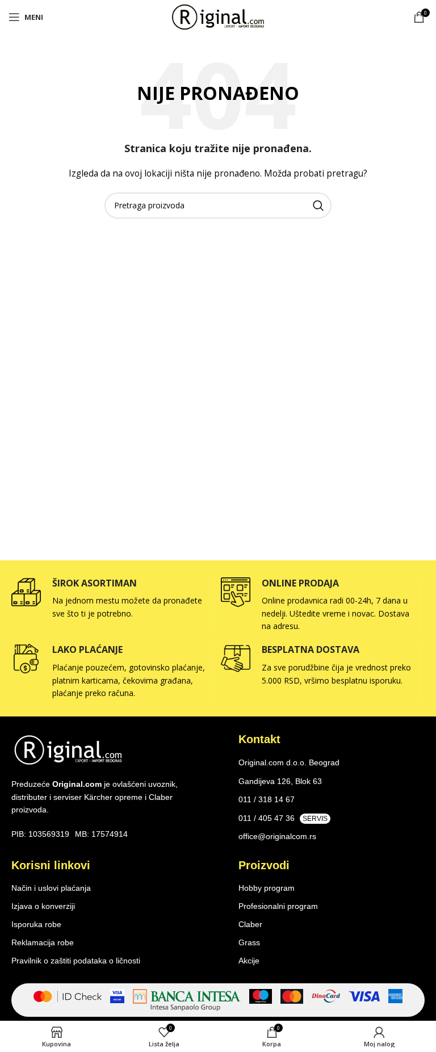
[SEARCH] (318, 205)
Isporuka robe (36, 924)
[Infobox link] (110, 599)
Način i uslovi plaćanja (51, 887)
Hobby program (266, 887)
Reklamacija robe (42, 942)
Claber (250, 924)
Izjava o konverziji (43, 906)
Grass (249, 942)
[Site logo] (218, 16)
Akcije (248, 960)
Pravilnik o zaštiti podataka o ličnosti (75, 960)
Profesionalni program (278, 906)
